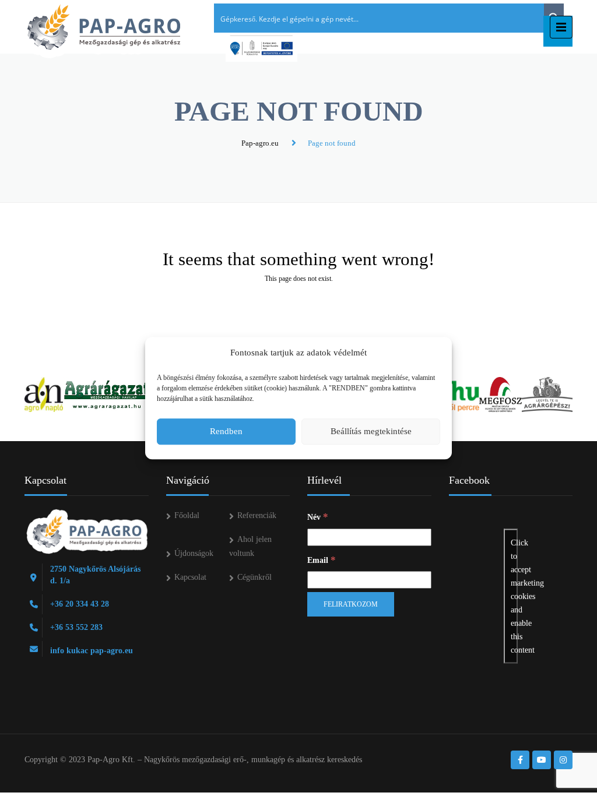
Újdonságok (193, 553)
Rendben (226, 431)
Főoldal (186, 515)
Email (321, 559)
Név (317, 516)
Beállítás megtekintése (371, 431)
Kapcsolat (190, 577)
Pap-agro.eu (260, 143)
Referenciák (256, 515)
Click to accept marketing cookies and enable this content (514, 596)
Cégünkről (254, 577)
